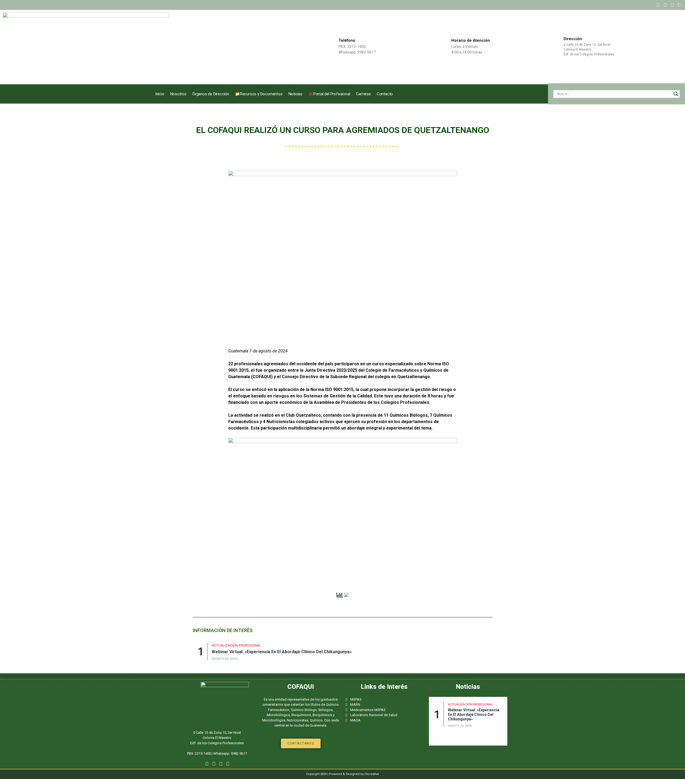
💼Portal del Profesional (329, 94)
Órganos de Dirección (210, 94)
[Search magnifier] (676, 94)
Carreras (363, 94)
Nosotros (178, 94)
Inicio (159, 94)
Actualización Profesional (236, 645)
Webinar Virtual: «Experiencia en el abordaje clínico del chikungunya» (282, 651)
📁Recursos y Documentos (259, 94)
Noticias (295, 94)
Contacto (385, 94)
